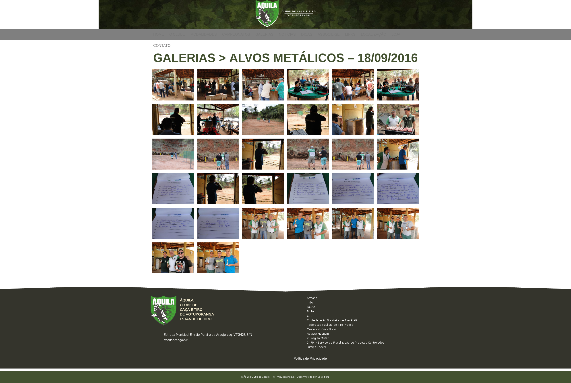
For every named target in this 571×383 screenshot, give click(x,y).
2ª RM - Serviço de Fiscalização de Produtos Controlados (345, 342)
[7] (173, 119)
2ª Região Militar (318, 338)
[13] (173, 154)
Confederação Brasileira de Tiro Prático (333, 320)
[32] (218, 258)
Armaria (312, 298)
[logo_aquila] (286, 14)
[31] (173, 258)
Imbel (310, 302)
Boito (310, 311)
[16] (308, 154)
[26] (218, 223)
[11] (353, 119)
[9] (263, 119)
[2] (218, 85)
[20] (218, 188)
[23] (353, 188)
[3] (263, 85)
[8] (218, 119)
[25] (173, 223)
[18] (397, 154)
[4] (308, 85)
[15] (263, 154)
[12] (397, 119)
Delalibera (323, 376)
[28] (308, 223)
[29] (353, 223)
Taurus (311, 307)
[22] (308, 188)
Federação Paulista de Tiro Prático (330, 324)
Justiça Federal (317, 347)
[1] (173, 85)
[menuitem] (159, 34)
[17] (353, 154)
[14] (218, 154)
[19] (173, 188)
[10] (308, 119)
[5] (353, 85)
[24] (397, 188)
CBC (309, 315)
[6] (397, 85)
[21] (263, 188)
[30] (397, 223)
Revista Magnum (318, 333)
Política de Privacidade (310, 358)
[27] (263, 223)
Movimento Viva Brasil (321, 329)
